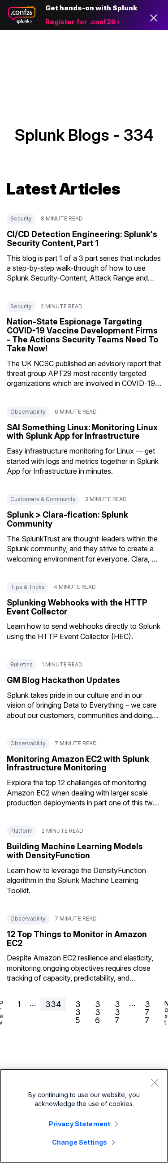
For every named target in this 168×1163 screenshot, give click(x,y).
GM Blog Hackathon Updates (63, 680)
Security (21, 218)
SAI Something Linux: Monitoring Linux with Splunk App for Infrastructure (82, 432)
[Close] (154, 1082)
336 (97, 1012)
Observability (28, 411)
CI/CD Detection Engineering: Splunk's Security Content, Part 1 (82, 238)
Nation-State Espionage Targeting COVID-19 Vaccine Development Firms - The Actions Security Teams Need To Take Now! (82, 335)
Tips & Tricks (27, 587)
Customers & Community (43, 499)
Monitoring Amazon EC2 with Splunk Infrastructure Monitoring (78, 763)
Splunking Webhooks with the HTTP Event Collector (77, 607)
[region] (84, 1116)
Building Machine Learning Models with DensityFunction (75, 851)
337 (117, 1012)
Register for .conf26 (80, 21)
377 (147, 1012)
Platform (21, 830)
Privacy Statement (79, 1124)
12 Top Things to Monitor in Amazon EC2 (77, 939)
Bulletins (21, 664)
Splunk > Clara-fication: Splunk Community (67, 519)
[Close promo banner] (153, 18)
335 (78, 1012)
